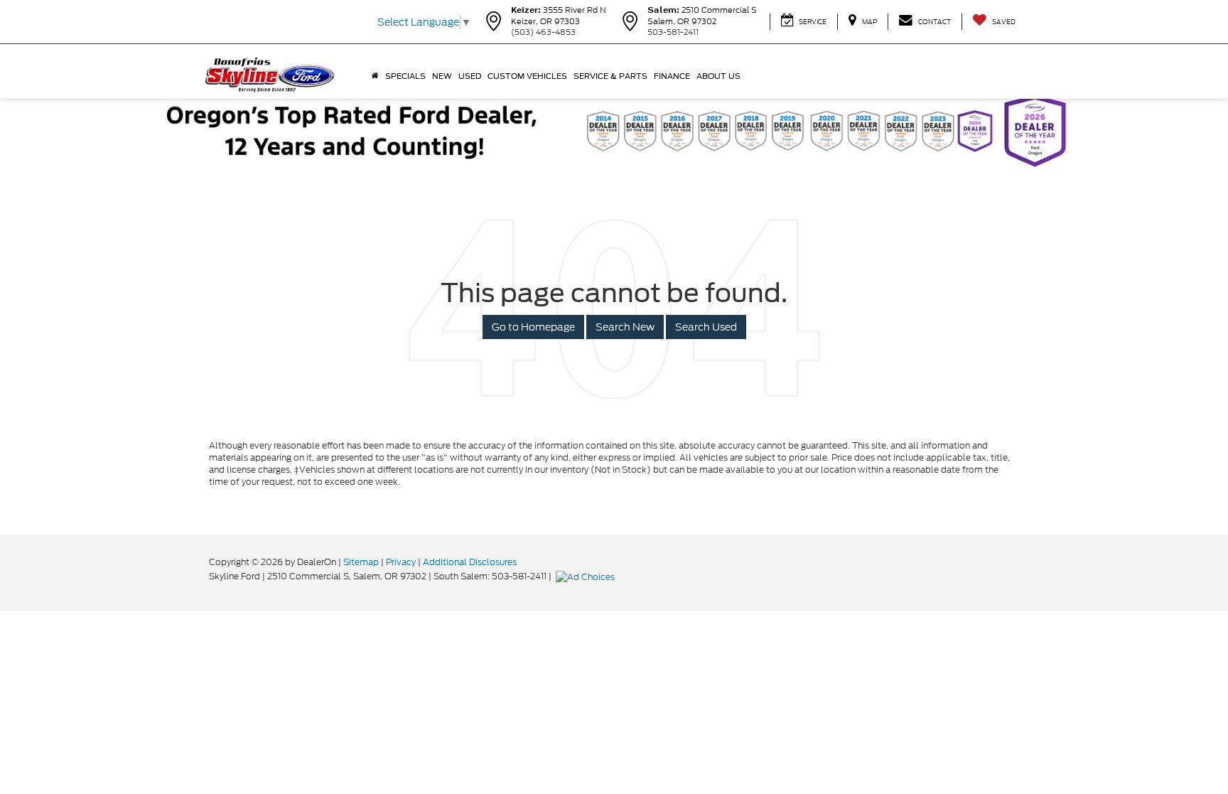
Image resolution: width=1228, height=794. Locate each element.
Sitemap (361, 562)
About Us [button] (718, 76)
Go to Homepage (533, 327)
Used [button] (469, 76)
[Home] (375, 76)
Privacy (401, 562)
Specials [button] (405, 76)
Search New (625, 327)
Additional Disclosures (470, 562)
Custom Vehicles (527, 76)
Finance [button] (672, 76)
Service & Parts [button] (610, 76)
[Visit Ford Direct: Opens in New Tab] (587, 576)
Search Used (706, 327)
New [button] (442, 76)
